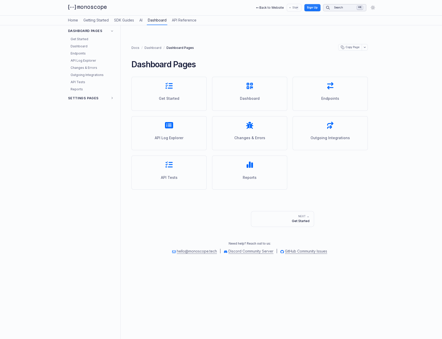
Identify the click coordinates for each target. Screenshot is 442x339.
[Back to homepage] (87, 7)
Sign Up (312, 7)
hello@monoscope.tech (197, 251)
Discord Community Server (250, 251)
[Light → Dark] (372, 8)
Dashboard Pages (85, 31)
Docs (135, 48)
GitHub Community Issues (306, 251)
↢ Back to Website (270, 7)
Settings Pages (83, 98)
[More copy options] (365, 47)
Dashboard (153, 48)
